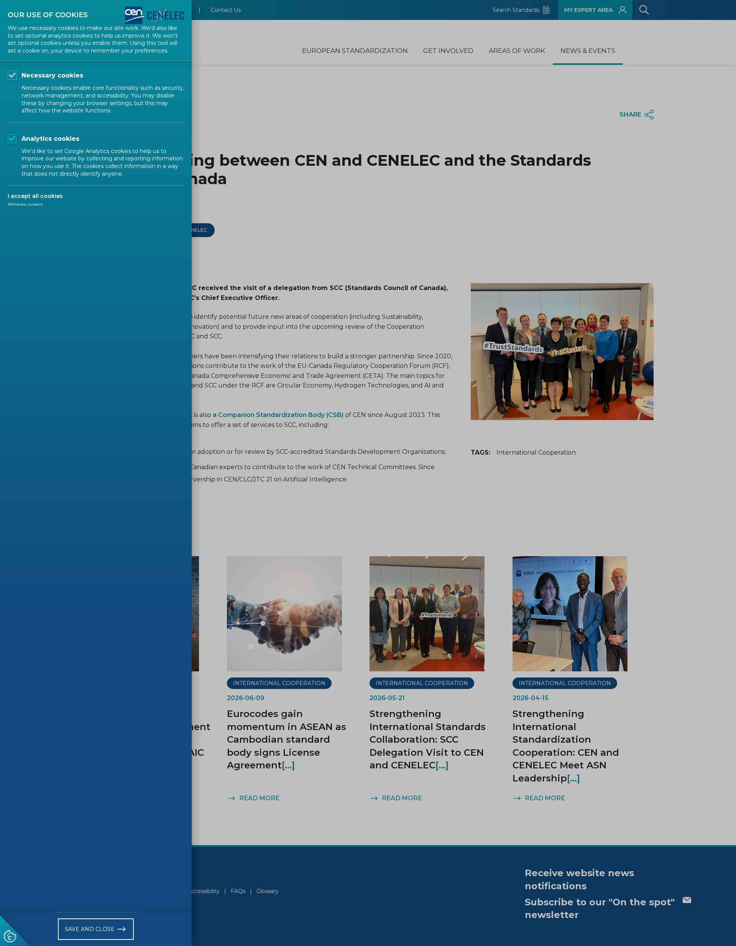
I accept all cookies (35, 196)
